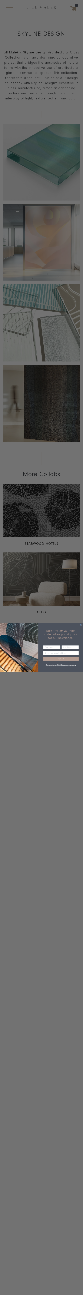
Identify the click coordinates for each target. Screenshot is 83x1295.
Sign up (61, 659)
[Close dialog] (81, 625)
